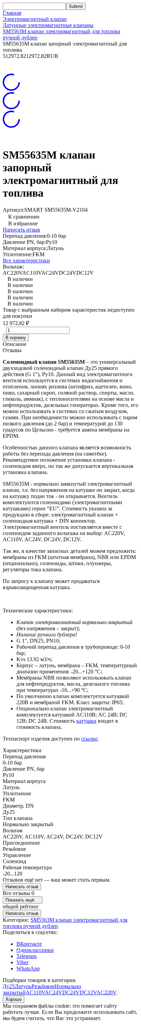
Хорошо (13, 999)
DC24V (71, 992)
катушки (86, 721)
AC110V (35, 992)
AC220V (107, 992)
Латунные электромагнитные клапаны (48, 25)
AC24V (53, 992)
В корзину (15, 337)
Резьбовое (43, 986)
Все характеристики (26, 260)
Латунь (23, 986)
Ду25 (9, 986)
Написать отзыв (21, 230)
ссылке (89, 739)
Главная (12, 13)
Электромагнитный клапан (35, 19)
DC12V (88, 992)
